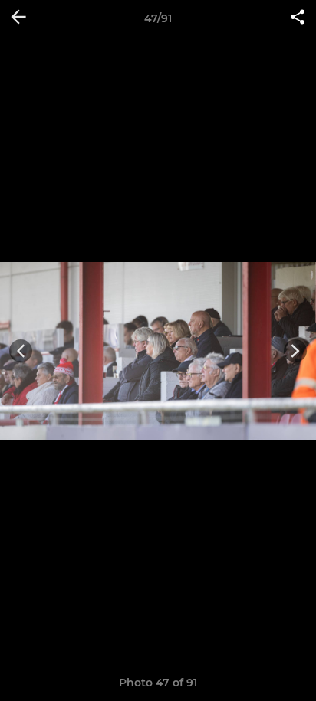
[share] (297, 18)
